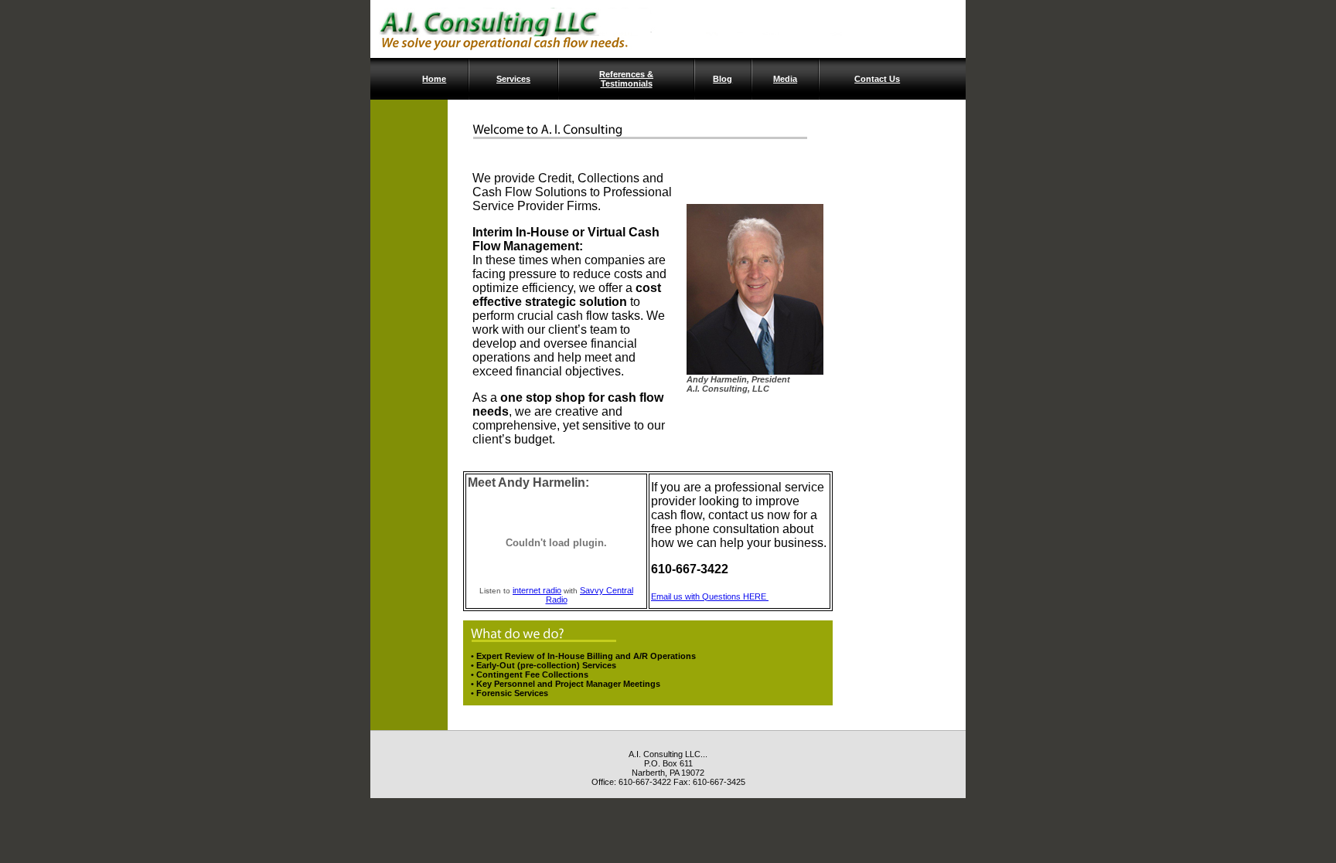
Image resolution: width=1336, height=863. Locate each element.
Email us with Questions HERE (710, 596)
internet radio (537, 590)
